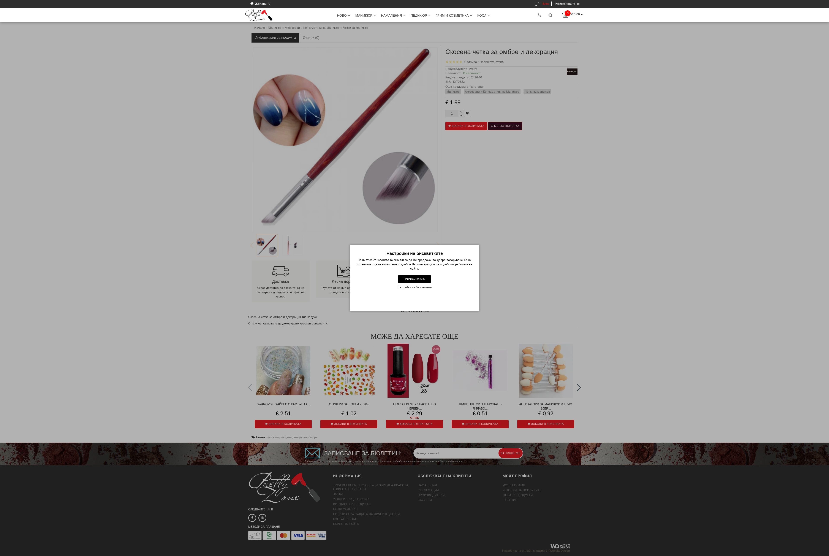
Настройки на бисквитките (414, 287)
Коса (481, 15)
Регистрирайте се (567, 3)
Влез (546, 3)
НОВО (342, 15)
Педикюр (419, 15)
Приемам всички (414, 279)
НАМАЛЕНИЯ (391, 15)
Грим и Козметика (452, 15)
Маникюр (363, 15)
